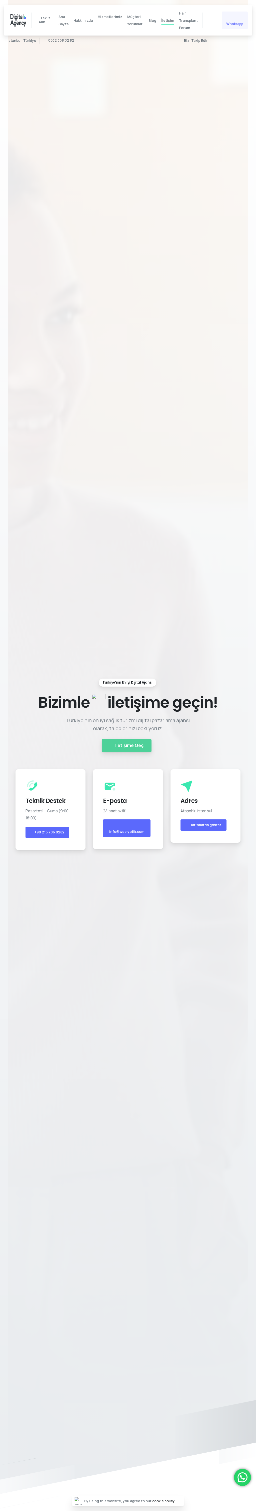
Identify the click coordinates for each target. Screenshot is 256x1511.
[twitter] (213, 40)
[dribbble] (236, 40)
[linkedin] (228, 40)
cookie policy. (164, 1500)
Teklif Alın (44, 20)
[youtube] (221, 40)
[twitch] (243, 40)
